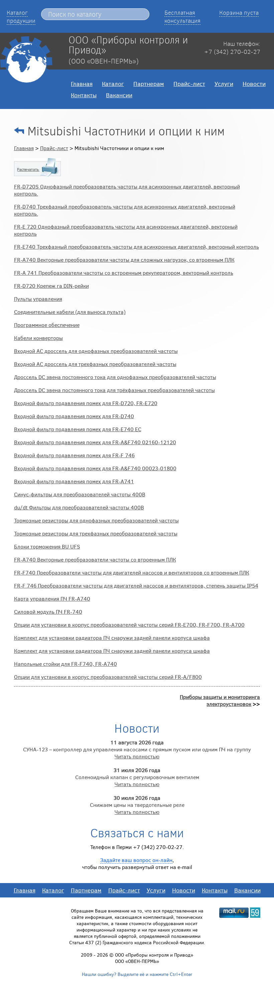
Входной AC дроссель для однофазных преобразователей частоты (96, 350)
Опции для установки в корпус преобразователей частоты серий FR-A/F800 (108, 676)
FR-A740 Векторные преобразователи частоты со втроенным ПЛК (95, 559)
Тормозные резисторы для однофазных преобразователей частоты (96, 520)
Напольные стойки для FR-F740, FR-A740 (65, 663)
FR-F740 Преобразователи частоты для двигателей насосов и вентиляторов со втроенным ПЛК (131, 572)
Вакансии (119, 95)
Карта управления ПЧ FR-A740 (52, 598)
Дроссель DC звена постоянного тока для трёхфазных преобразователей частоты (114, 389)
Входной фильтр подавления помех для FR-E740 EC (77, 429)
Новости (254, 84)
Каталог (113, 84)
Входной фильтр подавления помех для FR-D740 (74, 415)
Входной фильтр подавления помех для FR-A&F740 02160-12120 (95, 442)
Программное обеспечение (47, 324)
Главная (82, 84)
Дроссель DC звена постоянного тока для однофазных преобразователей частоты (115, 376)
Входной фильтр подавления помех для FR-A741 (74, 481)
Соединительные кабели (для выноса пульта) (70, 311)
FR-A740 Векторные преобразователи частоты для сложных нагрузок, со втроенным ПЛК (124, 259)
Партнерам (148, 84)
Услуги (224, 84)
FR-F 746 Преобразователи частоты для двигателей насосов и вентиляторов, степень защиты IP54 (136, 585)
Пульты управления (38, 298)
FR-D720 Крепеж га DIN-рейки (51, 285)
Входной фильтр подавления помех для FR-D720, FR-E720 (85, 402)
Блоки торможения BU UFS (47, 546)
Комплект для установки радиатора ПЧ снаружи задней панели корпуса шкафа (112, 637)
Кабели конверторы (38, 337)
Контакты (84, 95)
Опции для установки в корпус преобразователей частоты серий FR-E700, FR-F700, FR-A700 (129, 624)
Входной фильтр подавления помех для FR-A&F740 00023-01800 (95, 468)
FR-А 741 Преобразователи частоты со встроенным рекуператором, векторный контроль (123, 272)
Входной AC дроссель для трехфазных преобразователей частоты (95, 363)
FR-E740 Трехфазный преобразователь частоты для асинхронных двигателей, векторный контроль (136, 246)
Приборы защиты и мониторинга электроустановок (220, 700)
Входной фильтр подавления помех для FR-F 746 (74, 455)
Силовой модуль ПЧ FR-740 (48, 611)
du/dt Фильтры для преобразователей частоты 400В (79, 507)
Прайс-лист (189, 84)
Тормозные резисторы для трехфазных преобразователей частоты (95, 533)
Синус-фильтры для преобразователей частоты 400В (79, 494)
